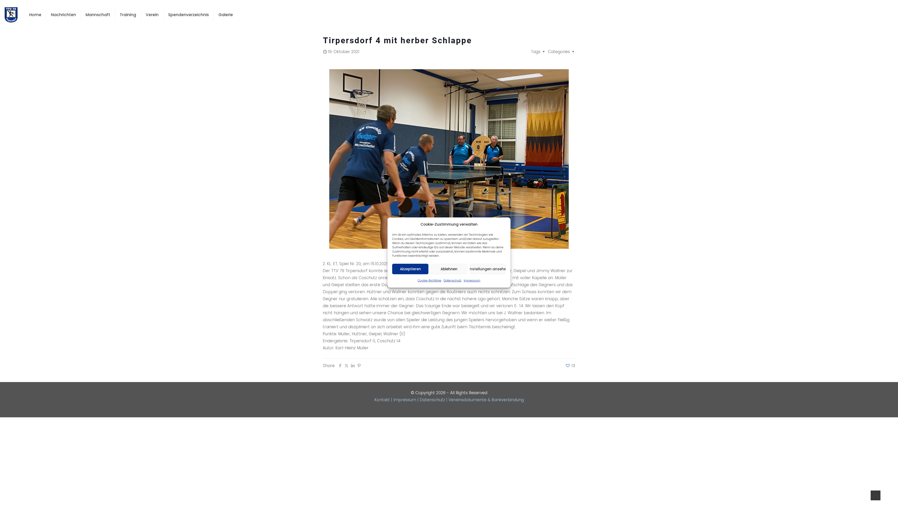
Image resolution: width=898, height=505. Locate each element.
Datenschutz (452, 280)
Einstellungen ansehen (488, 269)
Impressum (472, 280)
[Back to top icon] (875, 495)
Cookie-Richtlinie (429, 280)
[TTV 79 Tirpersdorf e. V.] (11, 14)
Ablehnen (449, 269)
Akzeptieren (410, 269)
